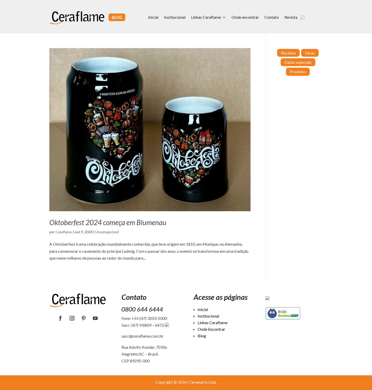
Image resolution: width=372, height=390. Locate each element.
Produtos (298, 71)
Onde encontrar (245, 17)
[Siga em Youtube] (95, 318)
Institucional (174, 17)
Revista (290, 17)
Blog (202, 335)
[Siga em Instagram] (72, 318)
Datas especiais (298, 62)
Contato (271, 17)
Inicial (153, 17)
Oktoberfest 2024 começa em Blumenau (107, 222)
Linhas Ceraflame (206, 17)
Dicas (310, 52)
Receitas (288, 52)
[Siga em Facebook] (60, 318)
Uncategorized (107, 232)
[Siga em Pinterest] (84, 318)
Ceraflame (63, 232)
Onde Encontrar (211, 329)
